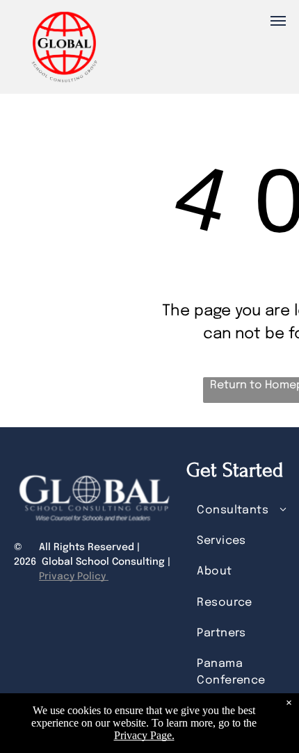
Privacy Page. (144, 735)
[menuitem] (246, 510)
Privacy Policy (73, 576)
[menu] (278, 21)
